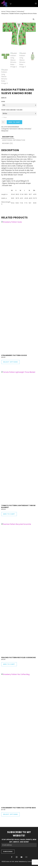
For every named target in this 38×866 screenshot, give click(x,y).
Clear (5, 117)
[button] (36, 3)
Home (3, 11)
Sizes (3, 101)
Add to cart (14, 122)
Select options (10, 362)
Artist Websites (20, 861)
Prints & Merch (11, 11)
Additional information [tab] (13, 140)
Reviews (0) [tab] (7, 143)
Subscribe (8, 851)
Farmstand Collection (16, 129)
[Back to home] (4, 3)
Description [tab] (7, 137)
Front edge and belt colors (11, 110)
